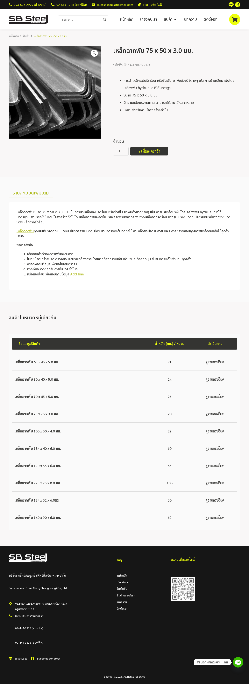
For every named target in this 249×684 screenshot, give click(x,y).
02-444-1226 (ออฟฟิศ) (29, 642)
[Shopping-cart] (234, 19)
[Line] (238, 662)
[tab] (31, 193)
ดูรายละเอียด (214, 362)
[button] (170, 19)
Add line (77, 274)
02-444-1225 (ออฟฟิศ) (29, 628)
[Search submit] (105, 19)
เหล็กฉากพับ (25, 231)
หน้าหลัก (14, 36)
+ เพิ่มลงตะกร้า (149, 151)
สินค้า (26, 36)
